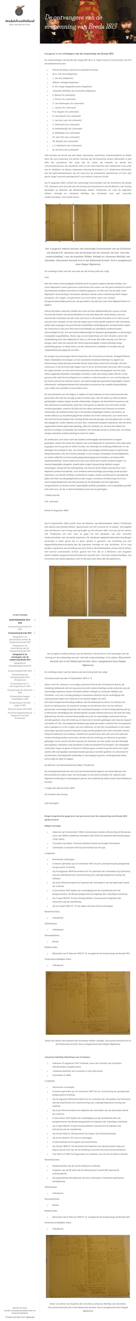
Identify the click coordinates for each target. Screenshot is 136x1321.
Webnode (30, 1317)
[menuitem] (20, 614)
